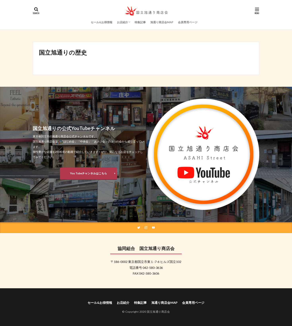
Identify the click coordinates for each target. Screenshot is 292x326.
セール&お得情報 (101, 22)
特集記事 (140, 22)
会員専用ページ (187, 22)
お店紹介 (122, 22)
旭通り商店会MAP (161, 22)
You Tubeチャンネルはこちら (88, 173)
